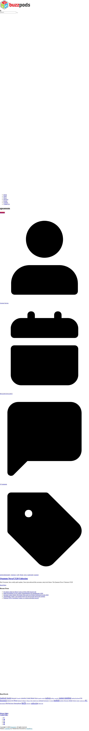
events (43, 698)
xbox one (41, 703)
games (61, 698)
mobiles (62, 700)
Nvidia (74, 700)
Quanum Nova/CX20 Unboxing (14, 578)
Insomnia (3, 700)
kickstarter (46, 700)
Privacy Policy (4, 713)
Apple (9, 698)
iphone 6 (20, 700)
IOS (12, 700)
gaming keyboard (76, 698)
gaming (67, 698)
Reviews (5, 199)
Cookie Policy (4, 715)
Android (3, 698)
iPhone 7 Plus (29, 700)
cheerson (13, 575)
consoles (23, 698)
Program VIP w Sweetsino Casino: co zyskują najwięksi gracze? (21, 598)
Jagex (37, 700)
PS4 (7, 703)
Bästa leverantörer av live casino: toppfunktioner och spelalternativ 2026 (23, 593)
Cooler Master (30, 698)
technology (28, 703)
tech (24, 703)
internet (9, 700)
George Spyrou (4, 303)
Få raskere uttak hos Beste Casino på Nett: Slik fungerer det (19, 592)
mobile (57, 700)
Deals (5, 196)
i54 (81, 698)
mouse (70, 700)
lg (49, 700)
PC (86, 700)
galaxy (52, 698)
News (5, 198)
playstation (2, 703)
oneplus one (82, 700)
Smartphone (17, 703)
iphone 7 (24, 700)
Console (18, 698)
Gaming (5, 202)
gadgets (48, 698)
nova (25, 575)
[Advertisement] (13, 645)
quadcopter (30, 575)
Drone (21, 575)
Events (5, 201)
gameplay (57, 698)
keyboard (41, 700)
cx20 (17, 575)
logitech (51, 700)
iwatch (34, 700)
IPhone (16, 700)
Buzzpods (13, 698)
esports (39, 698)
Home (5, 194)
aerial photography (5, 575)
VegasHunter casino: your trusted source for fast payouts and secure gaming (24, 596)
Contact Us (6, 204)
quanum (36, 575)
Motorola (66, 700)
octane (77, 700)
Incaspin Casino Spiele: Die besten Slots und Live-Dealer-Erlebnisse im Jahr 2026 (25, 595)
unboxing (34, 703)
